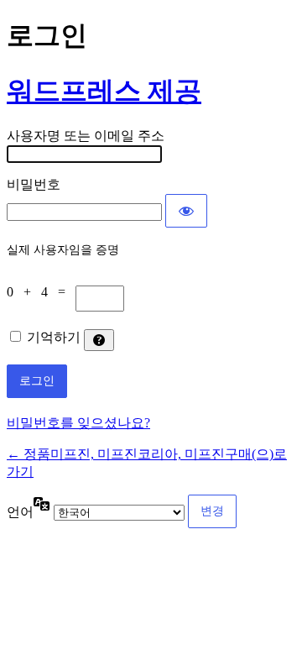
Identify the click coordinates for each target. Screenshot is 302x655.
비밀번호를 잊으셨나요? (78, 423)
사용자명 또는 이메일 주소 (85, 135)
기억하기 (54, 337)
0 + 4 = (41, 292)
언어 (20, 512)
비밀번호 (33, 184)
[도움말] (99, 340)
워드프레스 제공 (104, 91)
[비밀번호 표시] (186, 211)
